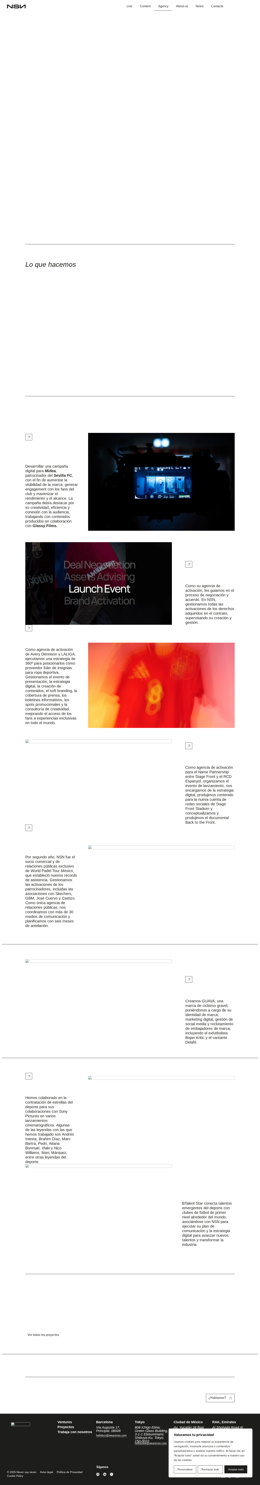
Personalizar (185, 1469)
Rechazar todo (210, 1469)
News (199, 6)
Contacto (217, 6)
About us (182, 6)
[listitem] (50, 1129)
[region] (210, 1453)
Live (129, 6)
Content (145, 6)
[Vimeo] (118, 1474)
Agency (163, 6)
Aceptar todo (236, 1469)
